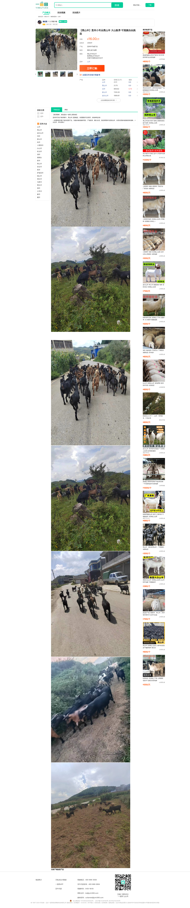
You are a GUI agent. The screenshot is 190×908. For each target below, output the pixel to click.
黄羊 (38, 160)
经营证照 (98, 902)
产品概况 (46, 12)
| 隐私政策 (111, 902)
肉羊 (38, 142)
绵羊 (38, 136)
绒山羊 (39, 176)
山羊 (88, 62)
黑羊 (38, 170)
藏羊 (38, 197)
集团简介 (39, 880)
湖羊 (38, 154)
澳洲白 (39, 157)
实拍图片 (76, 12)
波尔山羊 (40, 133)
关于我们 (91, 902)
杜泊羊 (39, 151)
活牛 (41, 116)
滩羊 (38, 188)
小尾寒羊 (40, 145)
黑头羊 (39, 185)
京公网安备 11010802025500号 (83, 901)
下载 (150, 5)
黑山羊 (39, 130)
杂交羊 (39, 167)
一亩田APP (59, 884)
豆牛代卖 (58, 889)
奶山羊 (39, 139)
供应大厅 (46, 16)
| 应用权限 (104, 902)
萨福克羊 (40, 173)
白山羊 (39, 148)
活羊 (59, 16)
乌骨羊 (39, 182)
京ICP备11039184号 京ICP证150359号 (107, 901)
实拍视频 (61, 12)
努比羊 (39, 179)
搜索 (117, 5)
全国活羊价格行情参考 (91, 75)
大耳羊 (39, 191)
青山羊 (39, 163)
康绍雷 (45, 21)
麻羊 (38, 194)
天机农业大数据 (60, 880)
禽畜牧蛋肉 (54, 16)
